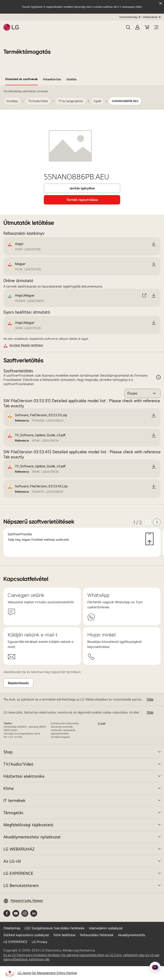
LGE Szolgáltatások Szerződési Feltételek (55, 928)
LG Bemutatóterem (21, 885)
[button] (128, 27)
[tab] (21, 80)
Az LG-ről (12, 861)
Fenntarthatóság (128, 17)
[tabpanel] (82, 325)
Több (149, 699)
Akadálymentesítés (131, 935)
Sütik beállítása (64, 935)
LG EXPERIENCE (18, 873)
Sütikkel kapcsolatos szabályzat (26, 935)
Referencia (22, 420)
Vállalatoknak (150, 17)
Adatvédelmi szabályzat (106, 928)
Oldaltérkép (11, 928)
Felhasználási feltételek (97, 935)
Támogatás (13, 812)
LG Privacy (39, 942)
